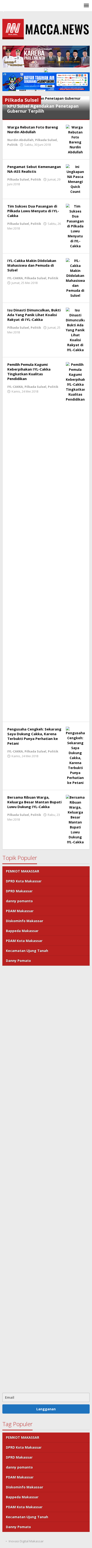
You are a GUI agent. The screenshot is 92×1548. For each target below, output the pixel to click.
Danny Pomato (18, 960)
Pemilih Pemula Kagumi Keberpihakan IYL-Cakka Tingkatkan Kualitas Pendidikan (28, 371)
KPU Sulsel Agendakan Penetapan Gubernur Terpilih (43, 108)
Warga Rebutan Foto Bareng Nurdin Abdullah (32, 129)
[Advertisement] (46, 1179)
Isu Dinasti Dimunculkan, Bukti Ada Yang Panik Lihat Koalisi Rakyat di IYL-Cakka (34, 315)
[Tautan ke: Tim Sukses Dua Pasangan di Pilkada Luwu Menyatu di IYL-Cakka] (75, 225)
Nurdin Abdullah (20, 140)
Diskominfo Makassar (24, 921)
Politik (12, 144)
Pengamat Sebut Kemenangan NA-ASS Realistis (34, 169)
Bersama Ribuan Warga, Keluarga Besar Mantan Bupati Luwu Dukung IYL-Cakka (34, 802)
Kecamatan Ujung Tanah (27, 950)
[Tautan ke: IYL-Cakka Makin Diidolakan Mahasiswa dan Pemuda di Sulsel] (75, 277)
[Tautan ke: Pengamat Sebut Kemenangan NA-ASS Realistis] (75, 179)
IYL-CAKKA (15, 278)
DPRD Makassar (19, 891)
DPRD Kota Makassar (24, 881)
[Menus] (86, 5)
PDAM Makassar (19, 911)
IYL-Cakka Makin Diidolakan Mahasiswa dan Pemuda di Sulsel (31, 265)
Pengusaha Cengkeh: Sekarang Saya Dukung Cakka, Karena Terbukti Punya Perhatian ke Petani (34, 736)
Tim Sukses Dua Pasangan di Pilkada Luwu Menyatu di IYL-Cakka (33, 211)
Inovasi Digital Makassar (26, 1541)
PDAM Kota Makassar (24, 940)
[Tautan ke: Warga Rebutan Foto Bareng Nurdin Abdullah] (75, 139)
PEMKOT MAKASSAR (22, 871)
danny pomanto (19, 901)
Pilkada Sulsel (46, 140)
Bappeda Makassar (22, 931)
